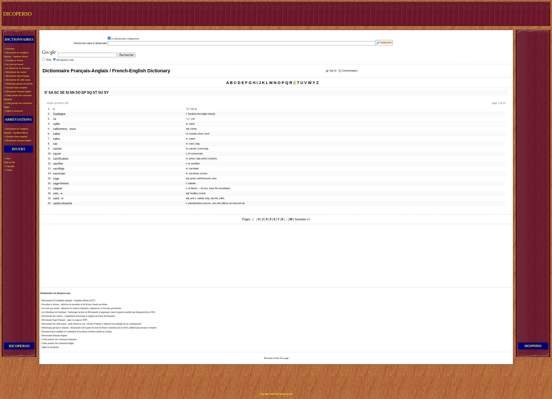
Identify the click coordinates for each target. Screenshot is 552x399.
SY (106, 92)
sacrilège (58, 168)
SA (51, 92)
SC (56, 92)
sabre (56, 138)
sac (55, 143)
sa (54, 118)
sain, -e (57, 193)
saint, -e (58, 198)
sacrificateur (60, 158)
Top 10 (332, 70)
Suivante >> (302, 219)
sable (56, 123)
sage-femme (61, 183)
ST (95, 92)
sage (56, 178)
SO (77, 92)
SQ (89, 92)
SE (62, 92)
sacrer (57, 153)
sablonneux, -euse (64, 128)
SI (67, 92)
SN (72, 92)
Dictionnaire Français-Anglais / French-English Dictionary (106, 70)
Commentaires (350, 70)
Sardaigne (59, 114)
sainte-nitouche (62, 203)
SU (100, 92)
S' (46, 92)
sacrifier (58, 163)
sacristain (59, 173)
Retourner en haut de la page (276, 358)
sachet (57, 148)
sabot (56, 133)
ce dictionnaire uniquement (125, 38)
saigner (57, 188)
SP (83, 92)
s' (54, 109)
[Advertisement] (469, 13)
